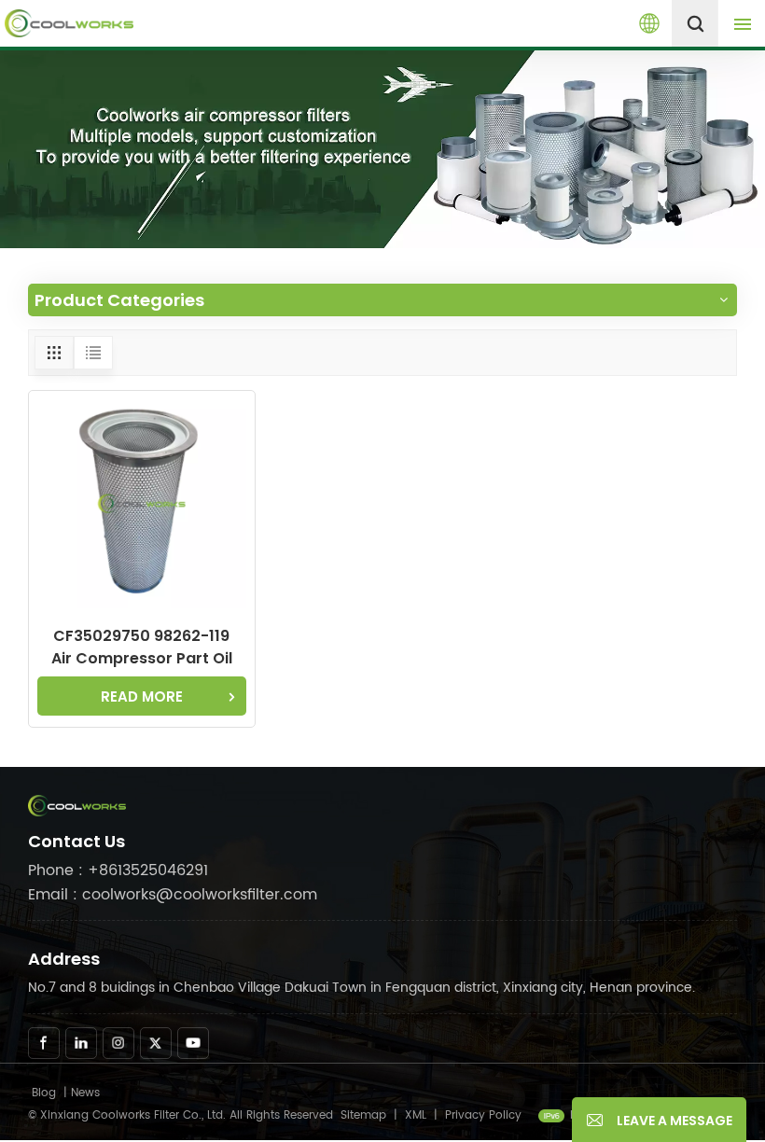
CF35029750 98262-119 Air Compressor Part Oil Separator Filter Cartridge (141, 647)
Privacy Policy (483, 1115)
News (85, 1093)
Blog (44, 1093)
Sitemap (363, 1115)
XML (415, 1115)
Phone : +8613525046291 (118, 870)
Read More (142, 696)
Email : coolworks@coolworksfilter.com (172, 895)
